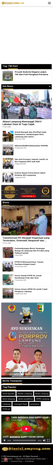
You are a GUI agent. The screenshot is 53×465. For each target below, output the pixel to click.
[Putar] (4, 440)
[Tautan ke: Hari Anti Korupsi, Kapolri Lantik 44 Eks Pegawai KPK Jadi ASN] (8, 163)
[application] (26, 429)
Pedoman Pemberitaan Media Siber (31, 459)
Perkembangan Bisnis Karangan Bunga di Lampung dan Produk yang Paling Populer (32, 250)
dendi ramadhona (25, 399)
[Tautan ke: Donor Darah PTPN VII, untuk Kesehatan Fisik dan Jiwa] (8, 279)
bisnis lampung (9, 399)
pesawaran (34, 404)
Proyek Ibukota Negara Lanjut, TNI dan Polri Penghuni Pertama (31, 73)
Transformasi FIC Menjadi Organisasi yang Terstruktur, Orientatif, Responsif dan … (26, 239)
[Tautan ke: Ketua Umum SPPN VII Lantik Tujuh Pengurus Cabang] (8, 293)
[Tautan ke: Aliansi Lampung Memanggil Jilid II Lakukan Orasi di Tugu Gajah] (26, 104)
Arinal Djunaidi (8, 394)
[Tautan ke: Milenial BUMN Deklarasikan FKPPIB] (8, 149)
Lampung (6, 404)
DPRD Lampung (42, 399)
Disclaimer (29, 461)
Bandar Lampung (25, 394)
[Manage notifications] (6, 459)
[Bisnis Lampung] (12, 3)
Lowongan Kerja (20, 404)
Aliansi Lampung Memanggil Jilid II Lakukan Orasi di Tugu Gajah (22, 123)
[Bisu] (44, 440)
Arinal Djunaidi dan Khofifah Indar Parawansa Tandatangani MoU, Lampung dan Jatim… (30, 134)
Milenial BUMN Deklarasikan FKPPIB (31, 146)
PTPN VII (6, 409)
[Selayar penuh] (48, 440)
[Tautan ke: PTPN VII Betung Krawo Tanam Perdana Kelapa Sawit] (8, 266)
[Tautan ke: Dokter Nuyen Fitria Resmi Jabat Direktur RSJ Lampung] (8, 177)
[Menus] (49, 3)
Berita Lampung (41, 394)
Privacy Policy (16, 461)
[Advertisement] (26, 35)
